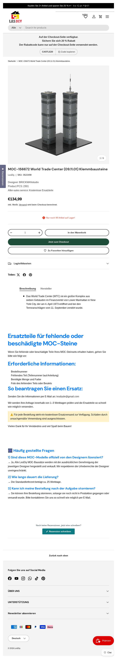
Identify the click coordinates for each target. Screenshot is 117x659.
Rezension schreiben (60, 532)
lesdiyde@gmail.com (67, 396)
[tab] (28, 288)
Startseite (12, 61)
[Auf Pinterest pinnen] (30, 275)
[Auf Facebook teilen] (24, 275)
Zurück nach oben (58, 555)
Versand (23, 204)
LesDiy (11, 175)
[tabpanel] (59, 302)
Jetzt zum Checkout (58, 242)
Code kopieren (68, 52)
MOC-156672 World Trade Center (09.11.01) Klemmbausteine (44, 61)
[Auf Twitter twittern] (18, 275)
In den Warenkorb (77, 232)
